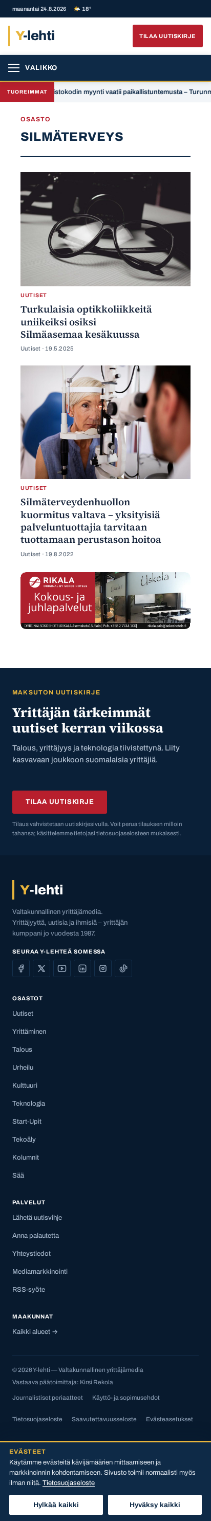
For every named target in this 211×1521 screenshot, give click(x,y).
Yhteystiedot (31, 1253)
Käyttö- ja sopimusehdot (126, 1397)
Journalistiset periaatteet (47, 1397)
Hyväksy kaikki (155, 1505)
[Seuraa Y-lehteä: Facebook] (21, 968)
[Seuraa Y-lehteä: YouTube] (62, 968)
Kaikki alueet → (35, 1331)
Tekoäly (24, 1139)
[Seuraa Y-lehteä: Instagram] (103, 968)
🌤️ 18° (82, 9)
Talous (22, 1049)
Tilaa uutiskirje (167, 36)
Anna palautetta (35, 1235)
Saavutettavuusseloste (104, 1419)
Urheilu (22, 1067)
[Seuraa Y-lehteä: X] (41, 968)
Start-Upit (26, 1121)
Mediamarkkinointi (40, 1271)
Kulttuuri (24, 1085)
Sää (18, 1175)
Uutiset (22, 1013)
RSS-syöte (28, 1289)
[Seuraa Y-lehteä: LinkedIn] (82, 968)
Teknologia (28, 1103)
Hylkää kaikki (56, 1505)
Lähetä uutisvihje (37, 1217)
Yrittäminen (29, 1031)
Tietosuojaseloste (37, 1419)
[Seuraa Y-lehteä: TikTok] (123, 968)
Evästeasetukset (169, 1419)
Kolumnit (25, 1157)
